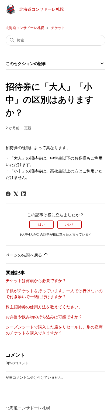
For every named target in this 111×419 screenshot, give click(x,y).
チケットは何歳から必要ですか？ (36, 280)
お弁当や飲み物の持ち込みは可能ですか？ (44, 316)
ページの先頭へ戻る (24, 255)
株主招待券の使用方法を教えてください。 (44, 306)
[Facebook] (8, 194)
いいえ (69, 224)
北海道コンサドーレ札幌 (25, 28)
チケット (58, 28)
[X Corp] (15, 194)
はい (41, 224)
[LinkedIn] (23, 194)
